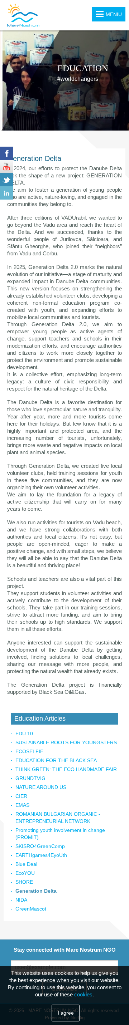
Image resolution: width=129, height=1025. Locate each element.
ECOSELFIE (29, 751)
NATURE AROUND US (40, 787)
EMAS (22, 805)
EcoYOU (25, 873)
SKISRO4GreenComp (40, 846)
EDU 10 (24, 733)
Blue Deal (26, 864)
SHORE (24, 882)
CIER (21, 796)
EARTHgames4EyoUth (41, 855)
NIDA (21, 900)
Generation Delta (36, 891)
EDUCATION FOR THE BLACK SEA (56, 760)
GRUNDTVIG (30, 778)
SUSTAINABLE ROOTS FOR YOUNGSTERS (66, 742)
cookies (83, 994)
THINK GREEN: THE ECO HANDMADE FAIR (66, 769)
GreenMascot (30, 909)
